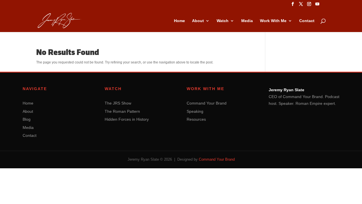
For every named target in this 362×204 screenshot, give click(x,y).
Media (247, 21)
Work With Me (273, 21)
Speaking (195, 111)
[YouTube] (317, 5)
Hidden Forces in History (127, 119)
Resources (196, 119)
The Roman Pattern (122, 111)
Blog (27, 119)
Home (179, 21)
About (198, 21)
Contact (306, 21)
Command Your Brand (207, 103)
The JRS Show (118, 103)
